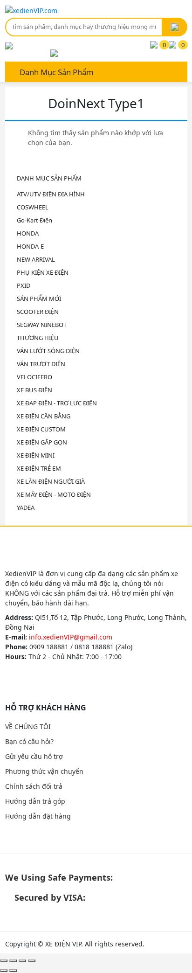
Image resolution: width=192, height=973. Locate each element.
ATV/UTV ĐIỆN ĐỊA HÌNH (51, 194)
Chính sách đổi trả (33, 786)
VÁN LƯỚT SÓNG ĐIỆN (48, 351)
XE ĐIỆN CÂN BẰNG (43, 416)
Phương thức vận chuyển (44, 771)
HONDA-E (30, 246)
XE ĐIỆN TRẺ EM (39, 468)
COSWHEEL (32, 207)
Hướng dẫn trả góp (35, 801)
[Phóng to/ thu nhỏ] (31, 960)
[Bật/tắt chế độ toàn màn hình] (22, 960)
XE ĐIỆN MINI (36, 455)
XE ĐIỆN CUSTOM (41, 429)
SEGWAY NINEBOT (42, 324)
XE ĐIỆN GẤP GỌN (42, 442)
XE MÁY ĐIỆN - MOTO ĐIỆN (54, 494)
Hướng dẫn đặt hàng (38, 816)
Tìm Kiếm (175, 27)
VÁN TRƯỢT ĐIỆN (41, 364)
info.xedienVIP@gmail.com (70, 636)
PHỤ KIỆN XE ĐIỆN (43, 272)
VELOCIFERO (34, 377)
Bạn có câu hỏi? (29, 741)
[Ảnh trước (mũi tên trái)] (3, 970)
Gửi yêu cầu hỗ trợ (34, 756)
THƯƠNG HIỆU (38, 338)
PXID (23, 285)
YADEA (25, 507)
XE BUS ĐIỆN (34, 390)
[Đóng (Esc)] (3, 960)
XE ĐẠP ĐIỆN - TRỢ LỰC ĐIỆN (57, 403)
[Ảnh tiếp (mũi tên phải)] (13, 970)
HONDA (28, 233)
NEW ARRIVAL (36, 259)
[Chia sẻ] (13, 960)
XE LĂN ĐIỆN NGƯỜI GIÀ (51, 481)
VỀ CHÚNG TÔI (28, 726)
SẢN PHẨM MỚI (39, 298)
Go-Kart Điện (34, 220)
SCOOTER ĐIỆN (38, 311)
